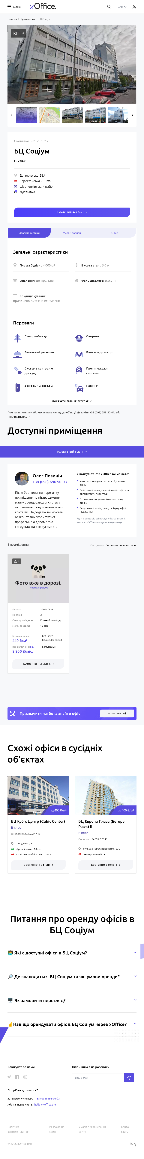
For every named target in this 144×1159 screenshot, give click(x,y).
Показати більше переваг (70, 401)
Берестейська (30, 181)
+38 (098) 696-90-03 (50, 482)
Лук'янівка (27, 192)
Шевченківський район (37, 186)
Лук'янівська (24, 849)
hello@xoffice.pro (45, 1104)
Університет (91, 854)
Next (132, 115)
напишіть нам (18, 417)
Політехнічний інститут (30, 854)
